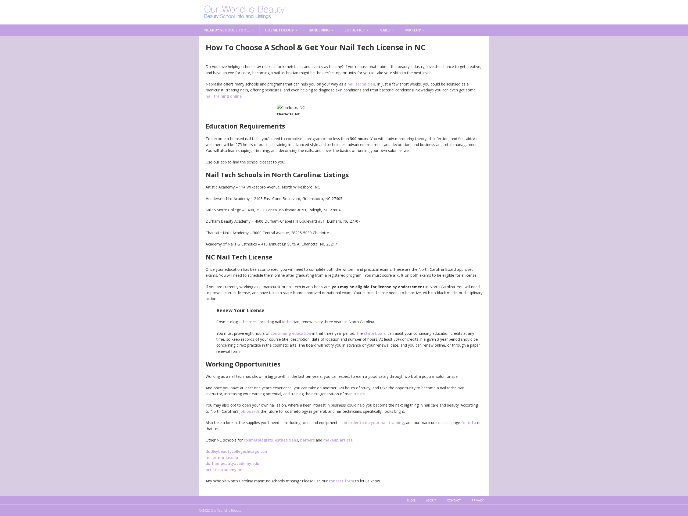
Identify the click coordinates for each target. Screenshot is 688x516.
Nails (384, 30)
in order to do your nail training (374, 422)
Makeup (413, 30)
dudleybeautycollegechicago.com (237, 451)
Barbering (319, 30)
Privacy (478, 500)
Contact (454, 500)
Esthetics (355, 30)
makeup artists (337, 440)
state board (375, 333)
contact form (341, 480)
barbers (307, 440)
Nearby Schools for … (227, 30)
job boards (249, 411)
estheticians (286, 440)
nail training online (224, 96)
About (431, 500)
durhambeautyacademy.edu (232, 463)
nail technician (361, 84)
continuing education (291, 333)
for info (468, 422)
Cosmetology (279, 30)
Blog (411, 500)
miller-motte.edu (222, 457)
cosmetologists (258, 440)
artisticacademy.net (225, 469)
